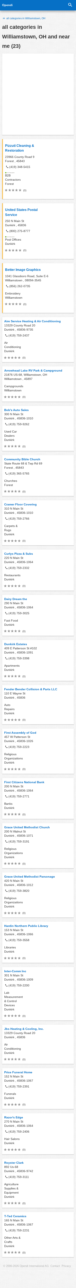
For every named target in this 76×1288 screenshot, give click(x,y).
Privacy (66, 1266)
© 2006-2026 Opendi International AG (26, 1266)
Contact (55, 1266)
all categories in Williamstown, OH (25, 18)
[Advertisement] (38, 94)
